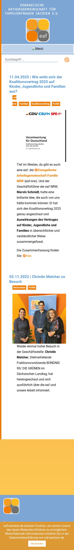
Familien (24, 103)
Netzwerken (19, 287)
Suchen (68, 60)
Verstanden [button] (37, 543)
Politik (56, 103)
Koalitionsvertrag (41, 103)
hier (28, 256)
